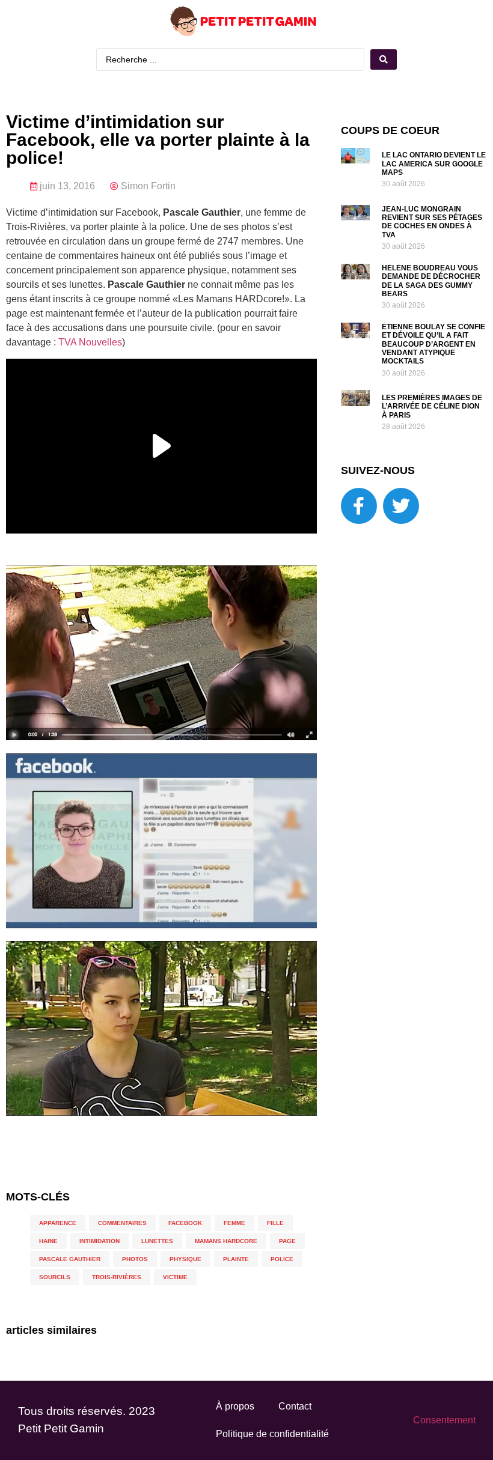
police (282, 1259)
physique (185, 1259)
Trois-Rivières (116, 1277)
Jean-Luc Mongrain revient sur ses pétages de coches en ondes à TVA (432, 222)
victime (175, 1277)
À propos (235, 1406)
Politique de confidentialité (272, 1434)
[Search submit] (383, 59)
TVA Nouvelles (90, 342)
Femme (234, 1223)
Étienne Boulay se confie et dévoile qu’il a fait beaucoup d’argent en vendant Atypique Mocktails (433, 344)
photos (135, 1259)
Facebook (185, 1223)
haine (48, 1241)
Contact (294, 1406)
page (287, 1241)
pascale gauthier (69, 1259)
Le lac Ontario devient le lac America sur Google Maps (434, 164)
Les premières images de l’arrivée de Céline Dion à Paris (432, 406)
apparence (57, 1223)
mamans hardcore (226, 1241)
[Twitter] (401, 506)
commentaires (122, 1223)
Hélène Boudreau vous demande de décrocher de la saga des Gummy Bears (431, 281)
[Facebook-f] (359, 506)
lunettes (157, 1241)
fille (275, 1223)
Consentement (444, 1420)
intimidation (99, 1241)
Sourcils (54, 1277)
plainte (236, 1259)
